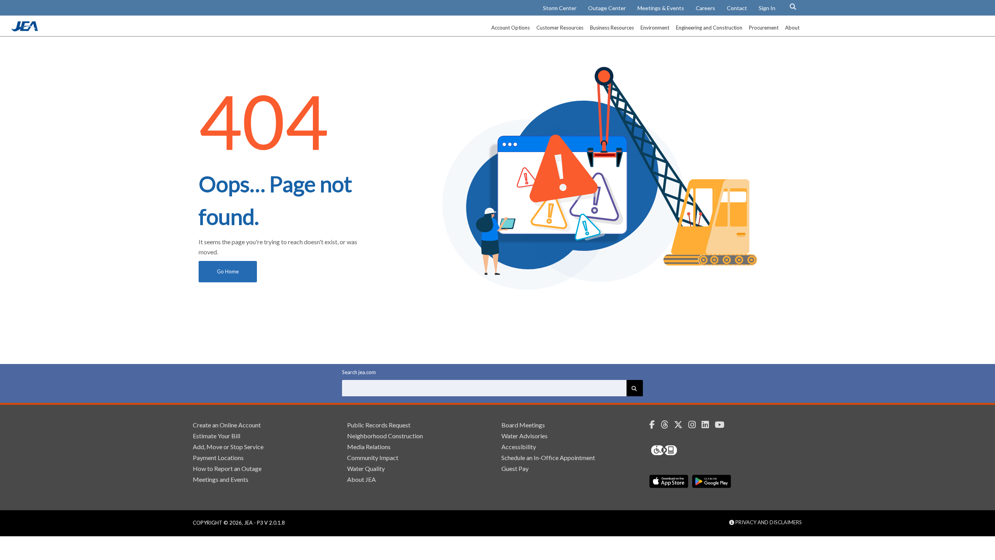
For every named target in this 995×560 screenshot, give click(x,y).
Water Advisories (524, 435)
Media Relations (369, 446)
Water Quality (366, 468)
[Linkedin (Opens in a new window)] (708, 424)
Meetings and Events (220, 479)
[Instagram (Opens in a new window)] (695, 424)
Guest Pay (515, 468)
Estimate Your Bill (216, 435)
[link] (26, 29)
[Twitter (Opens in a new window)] (681, 424)
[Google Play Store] (711, 481)
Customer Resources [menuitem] (559, 27)
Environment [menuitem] (655, 27)
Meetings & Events (660, 8)
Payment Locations (218, 457)
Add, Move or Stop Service (228, 446)
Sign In (767, 8)
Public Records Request (378, 425)
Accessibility (518, 446)
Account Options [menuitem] (510, 27)
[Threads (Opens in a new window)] (667, 424)
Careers (705, 8)
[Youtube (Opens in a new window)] (722, 424)
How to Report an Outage (227, 468)
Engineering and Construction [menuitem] (709, 27)
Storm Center (559, 8)
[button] (793, 6)
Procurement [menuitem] (764, 27)
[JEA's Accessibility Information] (678, 450)
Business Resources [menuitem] (612, 27)
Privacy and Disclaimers (768, 522)
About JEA (361, 479)
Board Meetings (523, 425)
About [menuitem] (792, 27)
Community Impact (372, 457)
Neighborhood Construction (385, 435)
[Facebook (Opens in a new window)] (655, 424)
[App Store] (668, 481)
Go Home (228, 271)
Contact (737, 8)
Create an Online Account (227, 425)
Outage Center (607, 8)
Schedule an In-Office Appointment (548, 457)
